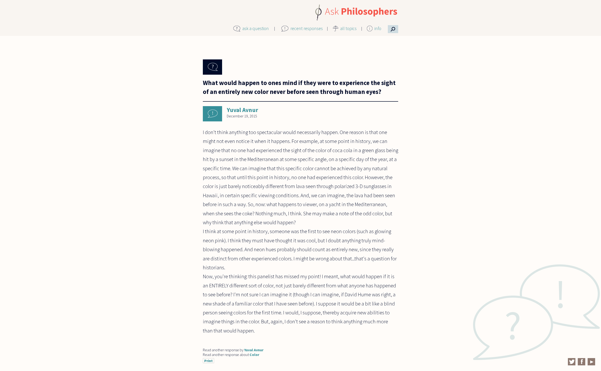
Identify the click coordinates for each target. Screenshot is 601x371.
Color (254, 354)
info (377, 28)
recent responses (306, 28)
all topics (348, 28)
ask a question (255, 28)
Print (208, 360)
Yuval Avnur (242, 110)
